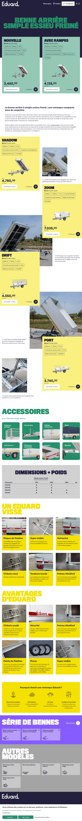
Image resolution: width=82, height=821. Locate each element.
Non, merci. (25, 817)
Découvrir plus (70, 723)
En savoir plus (6, 812)
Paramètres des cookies (42, 817)
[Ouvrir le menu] (76, 3)
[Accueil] (10, 3)
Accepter (10, 817)
